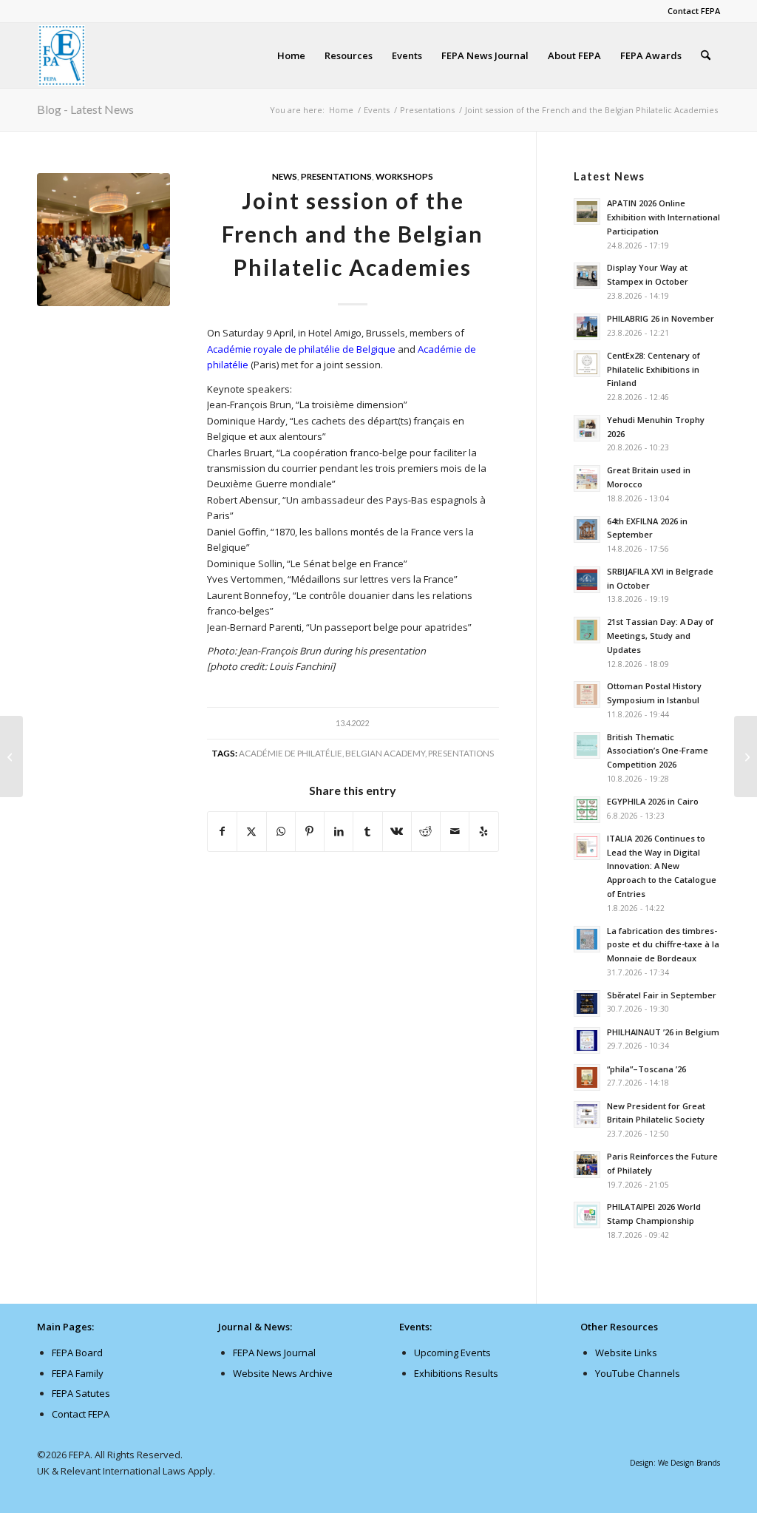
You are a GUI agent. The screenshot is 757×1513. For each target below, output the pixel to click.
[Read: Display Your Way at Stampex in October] (587, 276)
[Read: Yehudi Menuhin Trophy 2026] (587, 428)
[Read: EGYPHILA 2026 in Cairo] (587, 809)
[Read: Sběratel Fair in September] (587, 1003)
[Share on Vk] (397, 831)
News (284, 176)
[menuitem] (690, 11)
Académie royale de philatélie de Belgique (301, 349)
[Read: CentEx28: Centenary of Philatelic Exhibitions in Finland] (587, 364)
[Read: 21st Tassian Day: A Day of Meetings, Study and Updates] (587, 630)
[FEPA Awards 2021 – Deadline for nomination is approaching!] (11, 756)
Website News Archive (283, 1373)
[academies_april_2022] (103, 239)
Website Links (626, 1352)
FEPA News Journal (274, 1352)
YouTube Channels (637, 1373)
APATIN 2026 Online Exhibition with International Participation (663, 217)
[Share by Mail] (455, 831)
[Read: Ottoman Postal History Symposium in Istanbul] (587, 694)
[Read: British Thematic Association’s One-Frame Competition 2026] (587, 745)
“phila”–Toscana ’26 (646, 1068)
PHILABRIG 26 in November (660, 318)
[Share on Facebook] (222, 831)
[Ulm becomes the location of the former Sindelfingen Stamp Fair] (745, 756)
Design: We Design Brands (675, 1463)
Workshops (404, 176)
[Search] (705, 55)
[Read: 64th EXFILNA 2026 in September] (587, 529)
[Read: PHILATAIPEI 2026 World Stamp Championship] (587, 1215)
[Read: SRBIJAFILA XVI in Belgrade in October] (587, 579)
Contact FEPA (694, 10)
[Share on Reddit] (426, 831)
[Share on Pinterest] (310, 831)
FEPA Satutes (81, 1393)
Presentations (336, 176)
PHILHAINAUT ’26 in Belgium (663, 1032)
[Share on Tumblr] (367, 831)
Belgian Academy (385, 753)
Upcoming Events (452, 1352)
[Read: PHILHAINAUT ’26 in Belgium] (587, 1040)
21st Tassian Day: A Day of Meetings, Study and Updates (660, 635)
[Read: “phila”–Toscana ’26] (587, 1077)
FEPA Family (77, 1373)
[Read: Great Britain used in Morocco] (587, 478)
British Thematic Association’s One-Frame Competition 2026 (657, 751)
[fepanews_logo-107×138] (62, 55)
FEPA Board (77, 1352)
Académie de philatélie (290, 753)
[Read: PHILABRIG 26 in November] (587, 327)
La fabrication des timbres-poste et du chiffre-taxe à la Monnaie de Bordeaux (663, 944)
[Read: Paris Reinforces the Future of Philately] (587, 1164)
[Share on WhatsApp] (281, 831)
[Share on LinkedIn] (339, 831)
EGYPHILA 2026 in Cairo (653, 801)
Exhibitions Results (456, 1373)
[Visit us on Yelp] (483, 831)
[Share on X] (251, 831)
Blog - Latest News (85, 109)
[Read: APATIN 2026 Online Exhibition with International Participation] (587, 211)
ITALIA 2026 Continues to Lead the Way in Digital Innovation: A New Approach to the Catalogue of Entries (661, 866)
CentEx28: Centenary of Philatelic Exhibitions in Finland (653, 369)
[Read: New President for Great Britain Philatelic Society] (587, 1114)
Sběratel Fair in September (661, 995)
